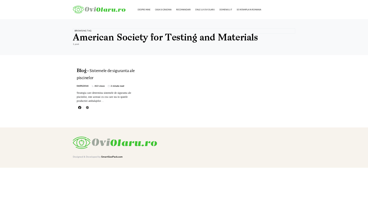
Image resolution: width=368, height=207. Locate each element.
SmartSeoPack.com (112, 156)
